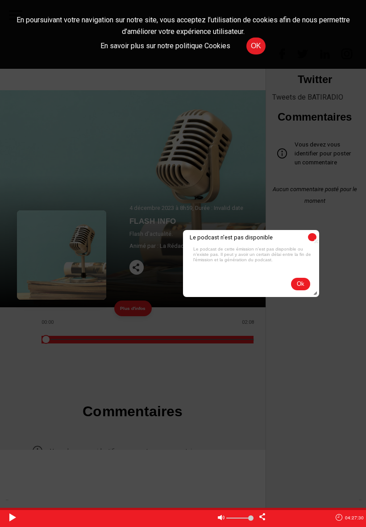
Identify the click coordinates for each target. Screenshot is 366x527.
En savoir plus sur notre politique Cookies (165, 46)
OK (256, 46)
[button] (312, 237)
